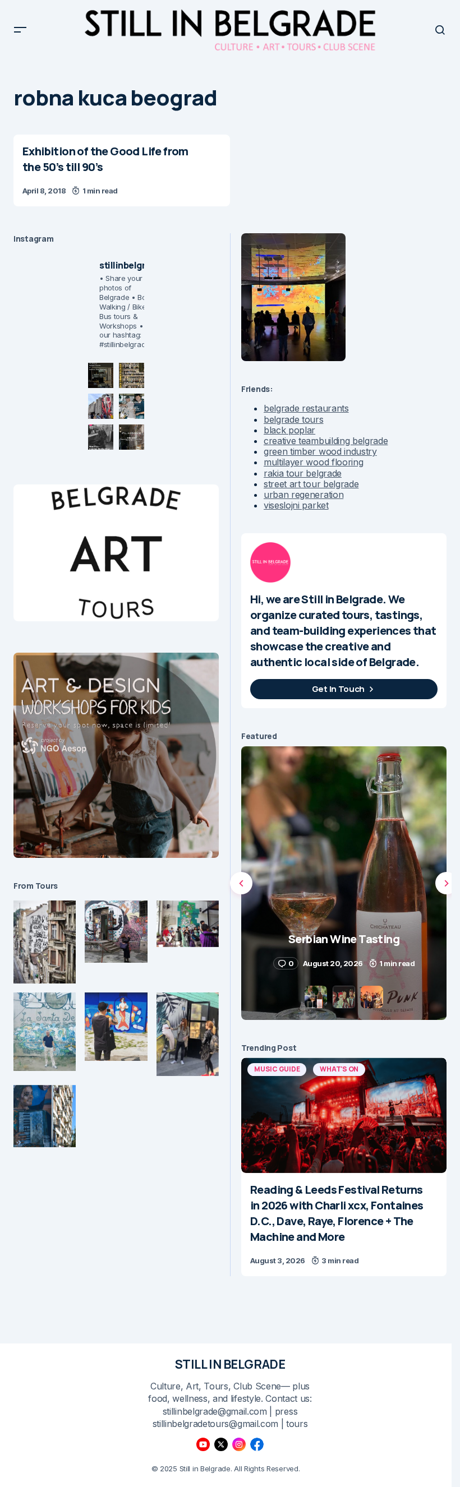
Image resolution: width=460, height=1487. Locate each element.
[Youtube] (203, 1444)
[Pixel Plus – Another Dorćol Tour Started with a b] (100, 437)
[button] (20, 29)
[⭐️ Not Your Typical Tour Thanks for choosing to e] (100, 406)
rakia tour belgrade (303, 473)
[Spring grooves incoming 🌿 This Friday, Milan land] (131, 406)
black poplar (289, 430)
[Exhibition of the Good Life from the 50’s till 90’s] (121, 170)
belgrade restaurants (306, 408)
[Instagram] (239, 1444)
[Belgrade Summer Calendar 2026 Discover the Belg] (131, 375)
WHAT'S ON (339, 1069)
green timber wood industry (320, 451)
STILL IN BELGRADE (230, 1364)
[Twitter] (221, 1444)
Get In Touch (338, 689)
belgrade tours (294, 419)
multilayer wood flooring (313, 462)
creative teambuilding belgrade (326, 440)
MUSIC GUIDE (277, 1069)
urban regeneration (303, 494)
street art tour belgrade (311, 483)
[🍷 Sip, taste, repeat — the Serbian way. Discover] (100, 375)
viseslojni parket (296, 505)
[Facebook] (257, 1444)
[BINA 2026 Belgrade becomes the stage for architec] (131, 437)
